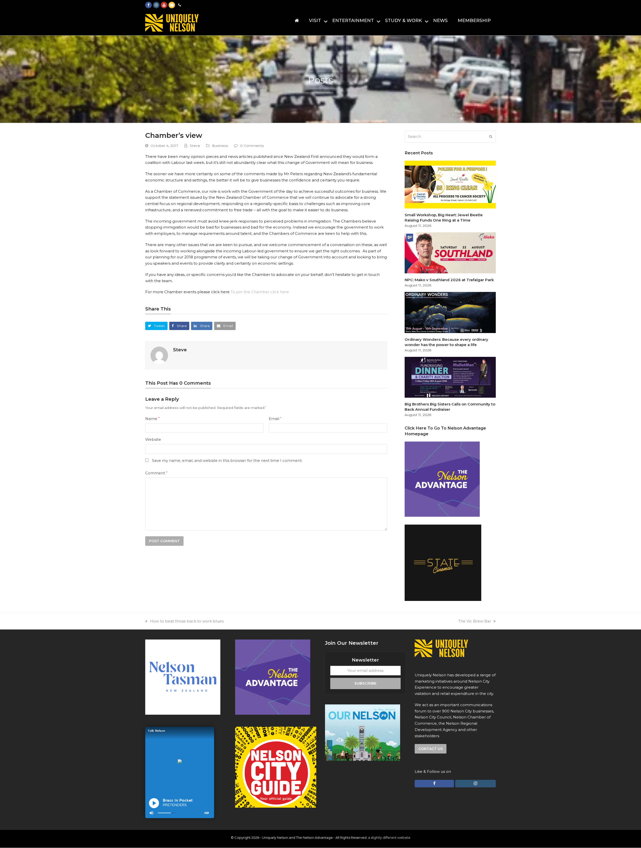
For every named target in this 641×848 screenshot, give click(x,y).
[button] (156, 326)
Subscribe (365, 683)
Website (153, 439)
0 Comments (252, 146)
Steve (195, 146)
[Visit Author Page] (159, 355)
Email (275, 418)
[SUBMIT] (490, 136)
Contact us (430, 749)
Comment (156, 473)
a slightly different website (389, 837)
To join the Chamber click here (260, 291)
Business (220, 146)
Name (152, 418)
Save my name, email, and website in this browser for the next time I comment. (227, 460)
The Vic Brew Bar (474, 621)
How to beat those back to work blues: (187, 621)
